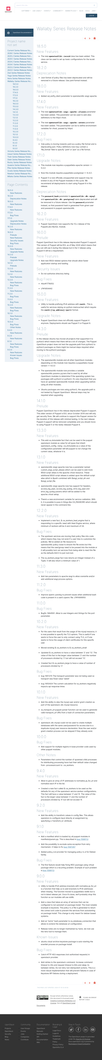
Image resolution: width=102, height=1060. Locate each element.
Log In (91, 16)
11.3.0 (15, 123)
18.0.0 (15, 89)
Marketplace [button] (70, 11)
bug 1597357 (69, 847)
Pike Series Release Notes (18, 168)
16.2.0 (15, 101)
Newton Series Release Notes (20, 173)
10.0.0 (15, 137)
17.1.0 (15, 98)
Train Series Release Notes (19, 157)
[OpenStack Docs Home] (8, 33)
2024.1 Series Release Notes (19, 64)
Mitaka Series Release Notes (19, 176)
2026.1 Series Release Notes (19, 53)
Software (25, 11)
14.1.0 (15, 112)
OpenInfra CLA (58, 1047)
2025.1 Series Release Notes (19, 59)
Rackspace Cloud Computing (79, 1044)
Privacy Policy (58, 1044)
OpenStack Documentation (22, 32)
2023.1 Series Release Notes (19, 70)
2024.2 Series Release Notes (19, 61)
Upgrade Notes (17, 221)
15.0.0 (15, 106)
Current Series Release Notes (20, 50)
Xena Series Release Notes (19, 78)
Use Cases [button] (37, 11)
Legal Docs (57, 1030)
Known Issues (16, 355)
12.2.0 (15, 120)
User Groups (25, 1028)
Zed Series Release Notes (18, 73)
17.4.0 (15, 92)
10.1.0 (15, 134)
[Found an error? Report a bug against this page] (94, 38)
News (7, 1040)
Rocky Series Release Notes (19, 162)
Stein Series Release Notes (19, 159)
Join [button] (93, 11)
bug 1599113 (82, 839)
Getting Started (42, 1034)
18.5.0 (15, 84)
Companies (25, 1037)
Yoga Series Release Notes (19, 75)
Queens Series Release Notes (20, 165)
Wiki (38, 1042)
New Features (16, 193)
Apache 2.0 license (83, 1039)
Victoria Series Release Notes (20, 151)
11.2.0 (15, 126)
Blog (81, 11)
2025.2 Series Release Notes (19, 56)
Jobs (22, 1034)
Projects (8, 1028)
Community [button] (57, 11)
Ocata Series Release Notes (19, 171)
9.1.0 (15, 145)
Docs (87, 11)
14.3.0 (15, 109)
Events (23, 1031)
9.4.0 (15, 140)
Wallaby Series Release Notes (20, 81)
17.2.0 (15, 95)
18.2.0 (15, 87)
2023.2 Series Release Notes (19, 67)
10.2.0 (15, 131)
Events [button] (47, 11)
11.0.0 (15, 129)
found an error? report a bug (88, 999)
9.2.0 (15, 143)
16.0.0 (15, 103)
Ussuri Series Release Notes (19, 154)
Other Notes (15, 327)
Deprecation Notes (18, 198)
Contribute (25, 1040)
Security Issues (16, 240)
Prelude (13, 235)
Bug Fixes (14, 215)
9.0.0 (15, 148)
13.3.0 (15, 115)
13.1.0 (15, 117)
